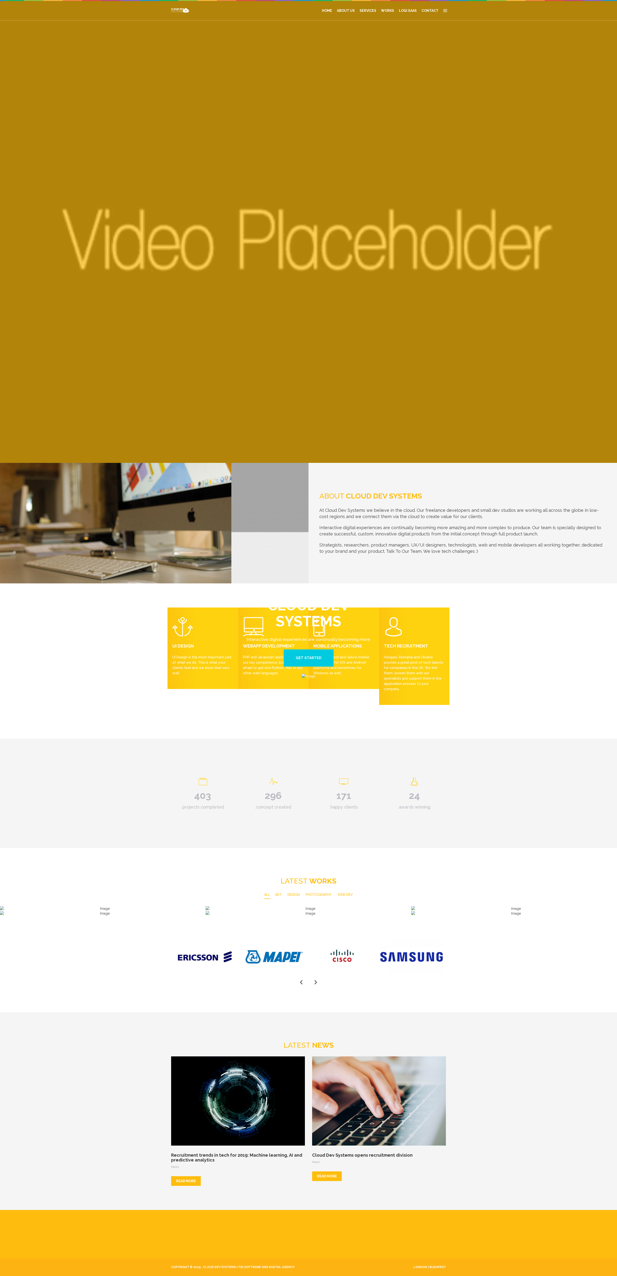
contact (430, 11)
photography (319, 895)
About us (346, 11)
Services (368, 11)
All (267, 895)
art (278, 895)
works (387, 11)
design (294, 895)
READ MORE (186, 1181)
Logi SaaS (408, 11)
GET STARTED (309, 658)
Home (327, 11)
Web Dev (345, 895)
